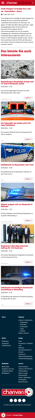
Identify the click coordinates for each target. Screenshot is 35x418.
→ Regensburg (23, 322)
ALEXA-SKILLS (6, 345)
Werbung (21, 348)
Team (20, 341)
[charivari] (12, 2)
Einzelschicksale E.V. (25, 350)
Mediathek (5, 363)
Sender (20, 338)
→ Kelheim (21, 331)
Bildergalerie (6, 373)
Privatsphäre (22, 380)
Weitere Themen (23, 333)
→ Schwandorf (23, 327)
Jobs (20, 345)
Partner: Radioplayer (24, 377)
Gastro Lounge (23, 373)
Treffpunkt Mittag (7, 371)
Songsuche (5, 343)
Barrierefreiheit (23, 382)
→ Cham (21, 329)
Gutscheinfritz (22, 375)
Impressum (21, 354)
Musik (4, 338)
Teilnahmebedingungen (25, 358)
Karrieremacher (23, 367)
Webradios (5, 341)
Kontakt (20, 352)
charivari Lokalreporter (25, 320)
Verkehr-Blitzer (23, 371)
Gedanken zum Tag (8, 369)
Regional (21, 317)
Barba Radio (5, 367)
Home (4, 317)
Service (20, 363)
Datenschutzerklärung (25, 356)
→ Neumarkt (22, 324)
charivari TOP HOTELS (25, 369)
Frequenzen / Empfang (25, 343)
